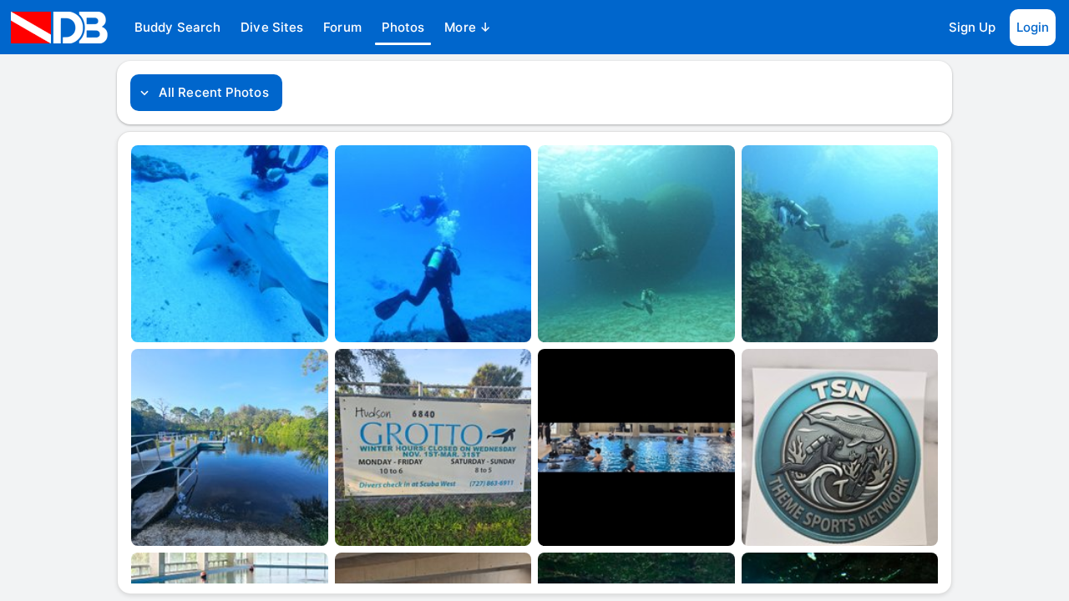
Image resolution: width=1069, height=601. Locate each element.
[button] (177, 27)
